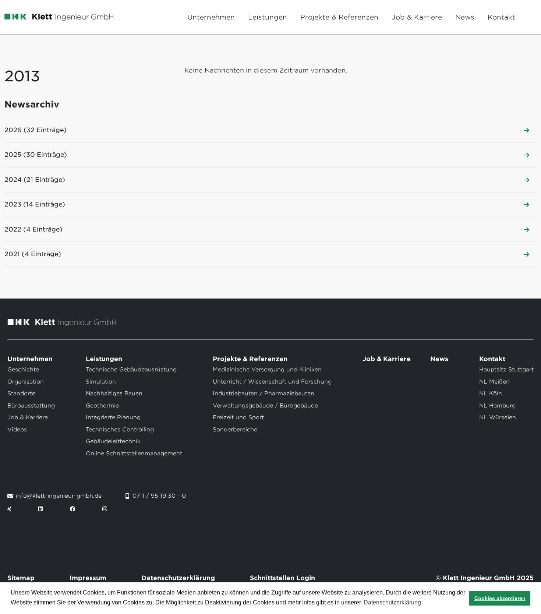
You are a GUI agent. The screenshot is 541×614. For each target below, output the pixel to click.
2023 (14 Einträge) (34, 204)
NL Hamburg (497, 405)
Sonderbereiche (235, 429)
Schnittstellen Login (282, 578)
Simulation (101, 381)
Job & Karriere (417, 17)
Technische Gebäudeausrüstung (131, 369)
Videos (17, 429)
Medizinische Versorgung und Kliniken (267, 369)
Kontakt (501, 17)
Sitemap (21, 578)
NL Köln (490, 393)
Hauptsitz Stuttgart (506, 369)
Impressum (88, 578)
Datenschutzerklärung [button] (392, 602)
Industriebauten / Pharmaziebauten (263, 393)
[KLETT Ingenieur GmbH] (58, 17)
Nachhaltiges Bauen (114, 393)
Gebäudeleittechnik (113, 441)
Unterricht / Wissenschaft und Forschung (272, 381)
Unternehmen (211, 17)
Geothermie (102, 405)
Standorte (21, 393)
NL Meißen (494, 381)
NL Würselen (497, 417)
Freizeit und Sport (238, 417)
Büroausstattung (31, 405)
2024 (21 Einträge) (34, 179)
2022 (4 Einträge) (33, 229)
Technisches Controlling (120, 429)
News (464, 17)
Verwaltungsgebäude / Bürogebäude (265, 405)
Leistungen (267, 17)
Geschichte (23, 369)
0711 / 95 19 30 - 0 (159, 496)
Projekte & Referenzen (339, 17)
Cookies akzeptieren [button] (500, 598)
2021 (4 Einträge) (32, 254)
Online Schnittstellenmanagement (134, 453)
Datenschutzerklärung (178, 578)
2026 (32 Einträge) (35, 130)
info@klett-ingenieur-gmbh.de (59, 496)
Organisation (25, 381)
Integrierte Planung (113, 417)
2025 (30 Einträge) (35, 154)
